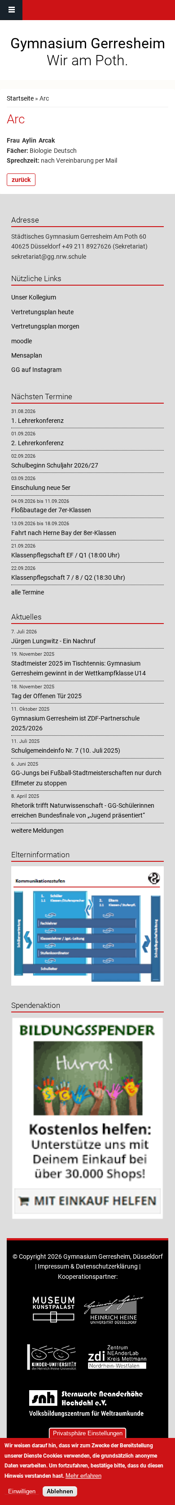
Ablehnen (60, 1491)
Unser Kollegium (33, 297)
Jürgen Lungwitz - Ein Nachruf (53, 641)
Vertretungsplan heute (42, 312)
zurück (21, 179)
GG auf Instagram (36, 369)
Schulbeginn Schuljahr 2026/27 (54, 465)
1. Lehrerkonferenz (37, 420)
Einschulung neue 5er (40, 487)
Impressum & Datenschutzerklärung (88, 1266)
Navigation (11, 10)
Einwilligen (21, 1491)
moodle (21, 341)
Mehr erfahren (83, 1476)
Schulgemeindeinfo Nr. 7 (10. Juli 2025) (65, 750)
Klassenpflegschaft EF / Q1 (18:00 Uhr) (65, 555)
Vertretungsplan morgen (45, 326)
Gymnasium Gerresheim (87, 43)
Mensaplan (26, 355)
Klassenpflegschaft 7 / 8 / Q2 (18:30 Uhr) (68, 577)
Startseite (20, 98)
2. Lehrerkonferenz (37, 443)
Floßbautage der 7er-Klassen (51, 510)
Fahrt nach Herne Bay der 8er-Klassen (63, 532)
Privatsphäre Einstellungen (87, 1433)
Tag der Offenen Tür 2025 (46, 696)
